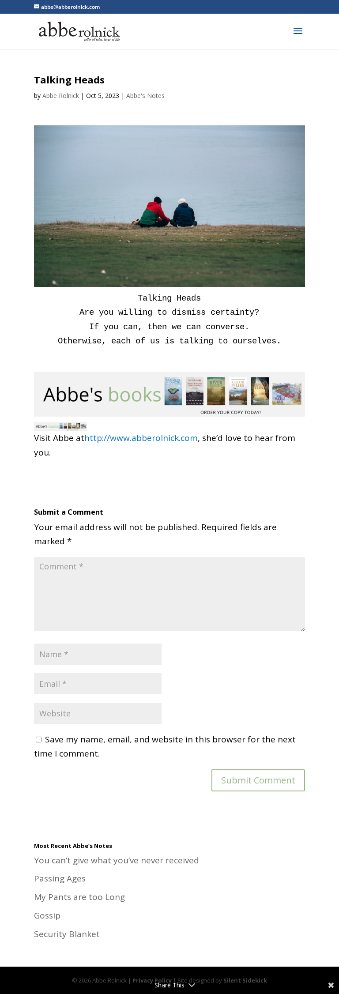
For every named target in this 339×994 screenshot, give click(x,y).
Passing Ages (60, 878)
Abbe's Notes (145, 95)
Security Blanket (67, 934)
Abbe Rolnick (60, 95)
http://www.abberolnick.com (141, 438)
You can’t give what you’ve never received (116, 860)
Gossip (47, 915)
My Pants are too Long (79, 897)
